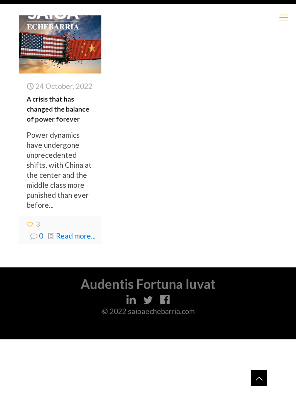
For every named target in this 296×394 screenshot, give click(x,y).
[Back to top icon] (259, 378)
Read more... (76, 235)
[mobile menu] (283, 17)
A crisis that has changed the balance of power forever (58, 109)
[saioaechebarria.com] (53, 17)
